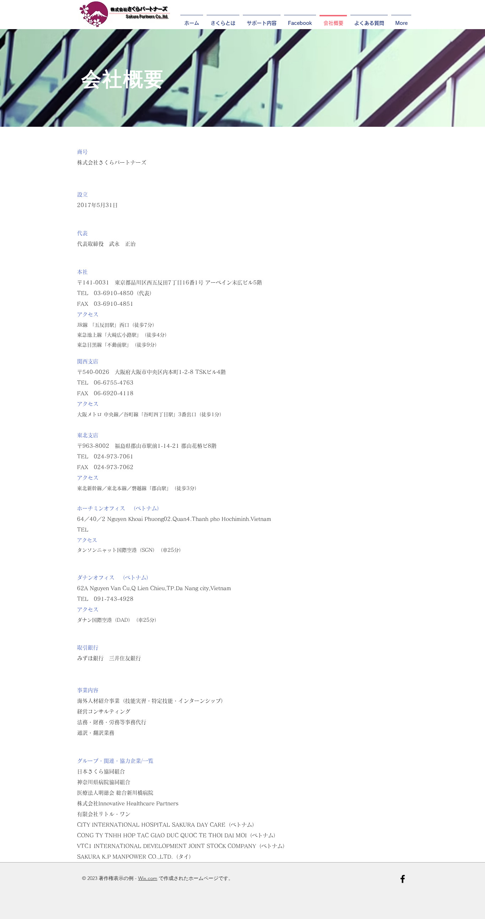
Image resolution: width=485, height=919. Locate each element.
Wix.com (147, 878)
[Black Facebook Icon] (402, 879)
